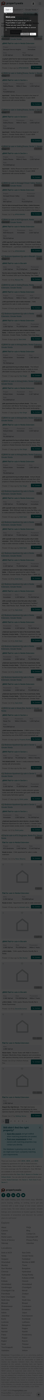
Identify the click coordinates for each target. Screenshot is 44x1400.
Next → (33, 34)
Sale (7, 10)
